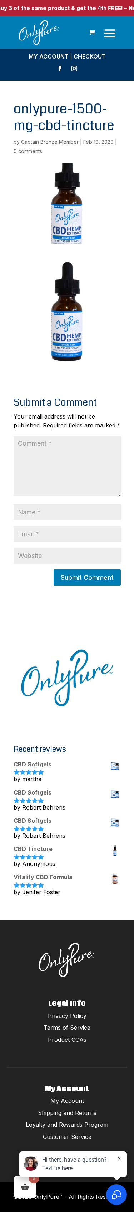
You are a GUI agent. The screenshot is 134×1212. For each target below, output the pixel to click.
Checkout (90, 56)
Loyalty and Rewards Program (67, 1124)
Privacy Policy (67, 1015)
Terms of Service (67, 1027)
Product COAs (67, 1039)
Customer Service (67, 1136)
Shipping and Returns (67, 1112)
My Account (49, 56)
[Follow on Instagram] (74, 68)
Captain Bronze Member (50, 142)
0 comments (28, 151)
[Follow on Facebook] (60, 68)
